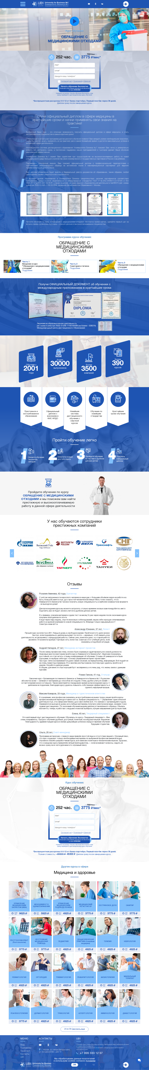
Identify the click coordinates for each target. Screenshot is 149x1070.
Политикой (77, 81)
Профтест (25, 1051)
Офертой (87, 81)
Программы (25, 1048)
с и (75, 81)
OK (74, 1065)
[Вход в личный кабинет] (126, 4)
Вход (22, 1045)
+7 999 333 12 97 (91, 1053)
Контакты (24, 1054)
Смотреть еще (78, 1029)
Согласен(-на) (66, 81)
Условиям (90, 1061)
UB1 (22, 1057)
